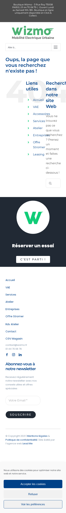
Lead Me (28, 443)
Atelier (38, 128)
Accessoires (41, 114)
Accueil (38, 100)
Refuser (33, 494)
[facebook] (7, 354)
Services (39, 121)
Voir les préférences (33, 504)
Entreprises (41, 135)
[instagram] (13, 354)
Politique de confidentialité (21, 440)
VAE (36, 107)
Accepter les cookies (33, 484)
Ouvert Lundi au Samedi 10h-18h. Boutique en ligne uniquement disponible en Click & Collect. (33, 11)
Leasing (38, 154)
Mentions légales (37, 436)
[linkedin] (20, 354)
